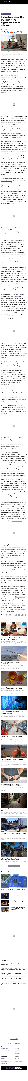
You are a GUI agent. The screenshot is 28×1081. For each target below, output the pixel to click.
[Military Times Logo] (8, 2)
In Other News (5, 620)
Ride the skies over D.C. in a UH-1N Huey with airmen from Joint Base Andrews (13, 890)
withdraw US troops (6, 180)
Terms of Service (5, 1050)
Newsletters (17, 1050)
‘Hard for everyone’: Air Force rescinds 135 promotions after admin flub (12, 760)
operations (4, 413)
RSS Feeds (17, 1051)
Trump (18, 362)
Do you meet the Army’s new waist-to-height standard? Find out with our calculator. (12, 784)
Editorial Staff (4, 1063)
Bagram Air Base (8, 80)
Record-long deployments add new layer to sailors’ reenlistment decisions (12, 973)
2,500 (8, 193)
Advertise (3, 1058)
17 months (16, 197)
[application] (14, 881)
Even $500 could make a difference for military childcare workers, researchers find (13, 638)
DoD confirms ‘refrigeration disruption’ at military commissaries (14, 963)
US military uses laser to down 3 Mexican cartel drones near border (13, 984)
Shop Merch (17, 1053)
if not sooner (18, 555)
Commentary (6, 14)
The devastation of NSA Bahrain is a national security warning (12, 979)
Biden (11, 362)
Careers (16, 1060)
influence (14, 170)
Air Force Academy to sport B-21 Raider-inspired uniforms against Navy (18, 894)
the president (17, 296)
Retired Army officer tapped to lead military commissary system (12, 737)
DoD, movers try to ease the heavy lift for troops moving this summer (13, 834)
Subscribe (17, 1048)
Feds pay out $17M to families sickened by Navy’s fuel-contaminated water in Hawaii (13, 858)
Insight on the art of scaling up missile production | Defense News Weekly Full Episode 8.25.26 (17, 908)
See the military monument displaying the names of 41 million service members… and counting (18, 901)
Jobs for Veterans (18, 1061)
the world (10, 570)
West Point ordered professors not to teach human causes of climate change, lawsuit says (13, 968)
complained (4, 353)
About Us (17, 1058)
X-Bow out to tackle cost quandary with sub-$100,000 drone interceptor (11, 663)
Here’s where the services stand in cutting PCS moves (13, 809)
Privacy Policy (4, 1048)
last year (4, 357)
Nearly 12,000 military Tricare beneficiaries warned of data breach (12, 712)
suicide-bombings (17, 520)
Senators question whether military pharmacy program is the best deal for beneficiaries (13, 687)
